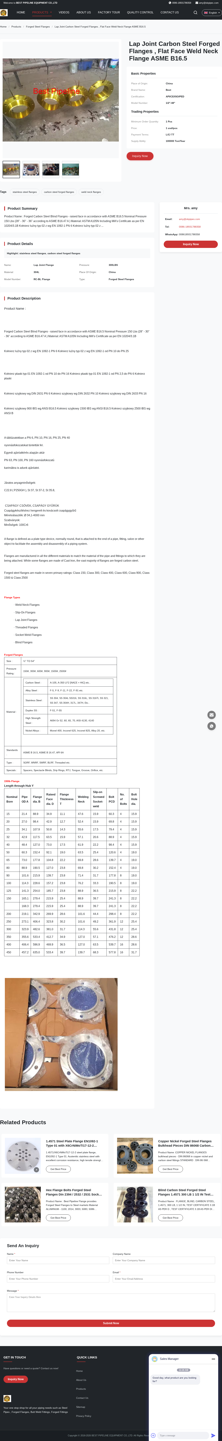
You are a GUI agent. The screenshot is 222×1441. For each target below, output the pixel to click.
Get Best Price (58, 1169)
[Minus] (213, 1359)
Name (11, 1254)
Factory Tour (109, 12)
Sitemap (80, 1407)
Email (116, 1272)
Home (21, 12)
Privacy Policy (83, 1416)
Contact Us (170, 12)
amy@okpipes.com (209, 3)
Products (40, 12)
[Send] (213, 1435)
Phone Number (15, 1272)
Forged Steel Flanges (38, 26)
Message (13, 1290)
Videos (64, 12)
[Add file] (153, 1435)
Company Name (122, 1254)
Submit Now (111, 1323)
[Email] (211, 715)
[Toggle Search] (195, 13)
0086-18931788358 (190, 226)
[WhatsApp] (211, 726)
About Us (83, 12)
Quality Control (140, 12)
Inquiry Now (191, 244)
